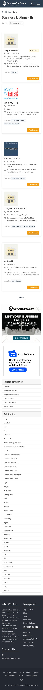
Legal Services (16, 226)
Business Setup (9, 439)
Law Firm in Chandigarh (12, 455)
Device (6, 582)
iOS (5, 586)
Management (8, 495)
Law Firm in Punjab (10, 459)
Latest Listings (29, 623)
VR (5, 558)
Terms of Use (28, 642)
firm (5, 431)
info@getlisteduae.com (11, 658)
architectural (8, 531)
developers (8, 538)
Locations (27, 620)
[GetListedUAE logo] (14, 4)
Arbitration (7, 435)
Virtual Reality (8, 562)
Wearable (7, 578)
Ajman (15, 673)
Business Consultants (11, 124)
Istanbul (7, 423)
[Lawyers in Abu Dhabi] (11, 199)
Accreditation (16, 281)
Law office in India (10, 471)
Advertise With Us (30, 639)
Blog (25, 613)
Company (7, 526)
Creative (7, 574)
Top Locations (28, 610)
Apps (5, 570)
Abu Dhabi (7, 673)
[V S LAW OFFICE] (11, 149)
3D (5, 554)
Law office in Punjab (11, 479)
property (7, 534)
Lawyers (14, 72)
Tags (25, 616)
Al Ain (22, 673)
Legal (5, 483)
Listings (8, 12)
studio (6, 546)
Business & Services (18, 121)
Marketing (7, 519)
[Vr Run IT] (11, 252)
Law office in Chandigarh (12, 475)
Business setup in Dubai (12, 443)
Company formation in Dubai (14, 447)
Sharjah (20, 676)
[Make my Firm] (11, 93)
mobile (6, 506)
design (6, 503)
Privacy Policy (28, 645)
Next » (21, 297)
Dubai (28, 673)
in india (6, 451)
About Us (27, 632)
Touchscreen (8, 566)
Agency (6, 542)
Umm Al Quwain (31, 676)
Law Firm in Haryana (11, 463)
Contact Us (27, 635)
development (8, 511)
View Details (33, 79)
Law (5, 427)
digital (6, 523)
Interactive (7, 550)
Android (6, 590)
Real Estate (7, 491)
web (5, 499)
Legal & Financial (29, 226)
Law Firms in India (10, 467)
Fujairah (36, 673)
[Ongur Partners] (11, 41)
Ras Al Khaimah (10, 676)
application (8, 515)
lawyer (6, 419)
